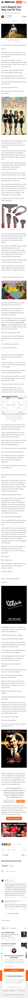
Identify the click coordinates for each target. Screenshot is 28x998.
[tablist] (8, 865)
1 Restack (18, 844)
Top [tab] (3, 928)
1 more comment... (6, 920)
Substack (6, 994)
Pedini (6, 880)
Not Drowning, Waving (7, 946)
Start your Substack (10, 991)
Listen (24, 16)
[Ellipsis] (26, 880)
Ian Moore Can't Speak (8, 943)
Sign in (24, 2)
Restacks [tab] (11, 866)
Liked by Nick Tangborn (11, 881)
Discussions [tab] (13, 928)
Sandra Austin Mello (10, 901)
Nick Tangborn (8, 15)
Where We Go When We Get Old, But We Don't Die (10, 935)
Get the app (22, 991)
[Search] (25, 928)
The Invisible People (7, 932)
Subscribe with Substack (15, 976)
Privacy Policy (19, 982)
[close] (23, 949)
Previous (6, 855)
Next (23, 855)
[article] (14, 936)
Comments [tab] (5, 866)
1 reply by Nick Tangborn (12, 913)
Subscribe (19, 2)
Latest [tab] (7, 928)
